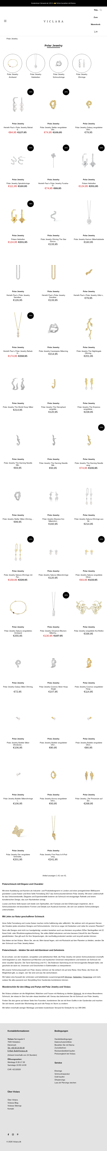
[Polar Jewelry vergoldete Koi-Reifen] (89, 607)
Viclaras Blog (13, 1103)
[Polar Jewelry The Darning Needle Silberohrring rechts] (18, 440)
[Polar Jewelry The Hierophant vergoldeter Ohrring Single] (53, 384)
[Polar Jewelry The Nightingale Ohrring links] (89, 328)
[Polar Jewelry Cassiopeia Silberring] (53, 328)
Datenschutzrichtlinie (63, 1042)
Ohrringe (68, 977)
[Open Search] (100, 10)
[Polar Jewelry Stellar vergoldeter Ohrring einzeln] (53, 104)
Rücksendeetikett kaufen (65, 1051)
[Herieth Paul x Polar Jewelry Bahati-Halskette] (18, 328)
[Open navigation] (10, 20)
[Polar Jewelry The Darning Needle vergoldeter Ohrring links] (89, 440)
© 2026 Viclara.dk (14, 1142)
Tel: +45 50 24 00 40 (16, 1048)
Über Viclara (13, 1100)
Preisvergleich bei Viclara (65, 1054)
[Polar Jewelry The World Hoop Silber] (18, 384)
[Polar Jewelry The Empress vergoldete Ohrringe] (89, 384)
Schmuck (77, 993)
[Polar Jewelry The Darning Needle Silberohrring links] (53, 440)
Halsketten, (77, 977)
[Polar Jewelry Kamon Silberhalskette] (89, 216)
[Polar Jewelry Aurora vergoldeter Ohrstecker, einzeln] (53, 775)
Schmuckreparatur (62, 1074)
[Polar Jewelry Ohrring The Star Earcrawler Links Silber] (53, 216)
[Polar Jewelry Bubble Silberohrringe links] (18, 775)
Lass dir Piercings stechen (65, 1083)
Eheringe (58, 1071)
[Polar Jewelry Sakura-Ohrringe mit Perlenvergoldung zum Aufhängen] (18, 552)
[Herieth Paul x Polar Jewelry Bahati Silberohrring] (18, 104)
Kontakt (11, 1109)
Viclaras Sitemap (14, 1106)
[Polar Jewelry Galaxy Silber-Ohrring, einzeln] (18, 663)
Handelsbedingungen (63, 1039)
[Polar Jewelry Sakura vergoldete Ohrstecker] (89, 552)
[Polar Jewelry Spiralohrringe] (18, 160)
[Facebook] (8, 1134)
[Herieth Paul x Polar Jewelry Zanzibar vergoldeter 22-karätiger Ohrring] (53, 272)
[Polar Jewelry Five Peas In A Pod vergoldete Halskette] (53, 831)
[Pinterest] (17, 1134)
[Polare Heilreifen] (89, 160)
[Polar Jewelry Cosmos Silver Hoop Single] (53, 663)
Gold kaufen (60, 1077)
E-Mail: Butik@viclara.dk (18, 1051)
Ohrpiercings (60, 1080)
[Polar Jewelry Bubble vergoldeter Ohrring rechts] (53, 719)
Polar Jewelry (12, 39)
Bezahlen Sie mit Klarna (64, 1045)
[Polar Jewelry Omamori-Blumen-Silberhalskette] (53, 607)
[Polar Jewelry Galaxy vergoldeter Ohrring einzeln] (89, 104)
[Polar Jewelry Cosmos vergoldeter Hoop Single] (89, 663)
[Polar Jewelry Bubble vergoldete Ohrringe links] (89, 719)
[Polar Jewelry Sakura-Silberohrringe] (53, 552)
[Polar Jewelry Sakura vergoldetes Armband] (18, 607)
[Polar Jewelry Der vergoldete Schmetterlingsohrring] (18, 831)
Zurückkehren (60, 1048)
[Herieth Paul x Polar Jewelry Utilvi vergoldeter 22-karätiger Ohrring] (89, 272)
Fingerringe (87, 977)
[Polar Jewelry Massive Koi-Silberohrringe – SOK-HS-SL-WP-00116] (53, 496)
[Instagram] (13, 1134)
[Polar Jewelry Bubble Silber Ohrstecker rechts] (18, 719)
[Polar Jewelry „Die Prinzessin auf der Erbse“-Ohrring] (89, 775)
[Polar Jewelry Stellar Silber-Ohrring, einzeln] (18, 496)
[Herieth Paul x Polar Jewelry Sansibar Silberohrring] (18, 272)
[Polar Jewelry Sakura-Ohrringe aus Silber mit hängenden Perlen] (89, 496)
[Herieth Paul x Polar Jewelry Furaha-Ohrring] (53, 160)
